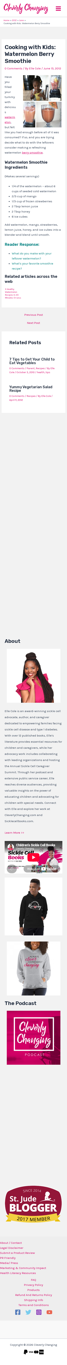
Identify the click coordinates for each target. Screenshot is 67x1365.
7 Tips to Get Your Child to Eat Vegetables (32, 361)
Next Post (33, 322)
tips (48, 372)
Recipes (40, 368)
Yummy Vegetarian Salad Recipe (30, 389)
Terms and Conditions (33, 1305)
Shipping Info (33, 1300)
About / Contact (11, 1243)
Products (33, 1290)
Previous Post (33, 314)
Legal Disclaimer (11, 1248)
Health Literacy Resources (18, 1273)
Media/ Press (9, 1263)
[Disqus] (33, 463)
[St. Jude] (33, 1204)
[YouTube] (49, 1312)
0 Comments (13, 68)
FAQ (33, 1280)
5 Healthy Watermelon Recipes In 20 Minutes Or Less (13, 293)
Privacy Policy (33, 1285)
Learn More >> (14, 832)
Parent (31, 368)
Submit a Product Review (17, 1253)
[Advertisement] (31, 1124)
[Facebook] (18, 1312)
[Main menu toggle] (58, 8)
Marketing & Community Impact (23, 1268)
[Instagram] (39, 1312)
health (40, 372)
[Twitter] (28, 1312)
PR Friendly (8, 1258)
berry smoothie (32, 152)
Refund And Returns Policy (33, 1295)
